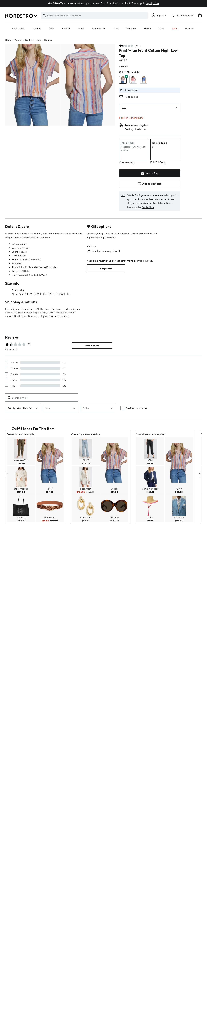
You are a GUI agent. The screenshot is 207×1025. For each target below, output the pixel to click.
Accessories (98, 28)
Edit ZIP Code (157, 162)
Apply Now (152, 3)
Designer (131, 28)
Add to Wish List (151, 183)
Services (189, 28)
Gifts (161, 28)
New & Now (18, 28)
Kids (115, 28)
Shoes (80, 28)
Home (147, 28)
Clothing (29, 39)
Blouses (48, 39)
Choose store (126, 162)
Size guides (131, 96)
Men (51, 28)
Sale (174, 28)
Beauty (66, 28)
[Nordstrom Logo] (21, 16)
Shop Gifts (106, 268)
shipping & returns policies (53, 316)
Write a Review (92, 345)
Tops (39, 39)
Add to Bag (151, 173)
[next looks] (199, 474)
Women (37, 28)
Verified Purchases (136, 408)
